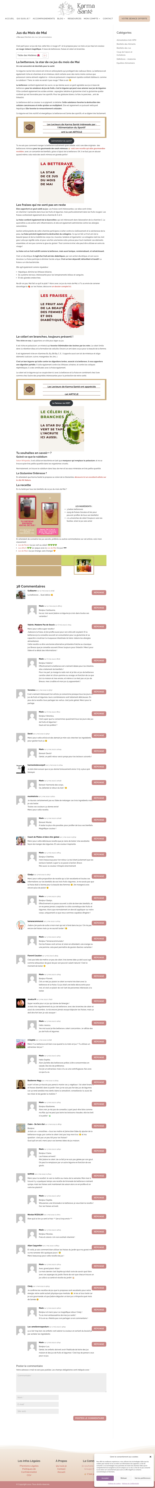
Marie (41, 606)
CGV (29, 1475)
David (30, 734)
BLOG (60, 18)
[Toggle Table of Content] (43, 55)
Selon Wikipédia (23, 461)
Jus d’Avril (22, 548)
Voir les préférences (142, 1478)
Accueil (61, 1472)
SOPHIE (31, 1174)
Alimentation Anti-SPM (126, 40)
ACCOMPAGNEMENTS (44, 18)
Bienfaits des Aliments (126, 44)
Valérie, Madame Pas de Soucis (41, 625)
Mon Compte (91, 18)
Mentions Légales (29, 1466)
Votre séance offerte (134, 18)
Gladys (31, 874)
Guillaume (32, 591)
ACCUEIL (9, 18)
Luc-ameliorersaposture (38, 1327)
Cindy (30, 1286)
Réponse (99, 592)
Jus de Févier (23, 545)
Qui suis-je (61, 1466)
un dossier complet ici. (61, 286)
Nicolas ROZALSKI (35, 1215)
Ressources (74, 18)
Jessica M (32, 999)
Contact (61, 1469)
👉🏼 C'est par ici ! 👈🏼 (93, 1474)
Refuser (124, 1478)
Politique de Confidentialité (130, 1483)
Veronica (31, 690)
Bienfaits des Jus (31, 37)
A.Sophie (31, 1040)
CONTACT (108, 18)
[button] (150, 1457)
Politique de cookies (114, 1483)
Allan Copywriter (35, 1246)
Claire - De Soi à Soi (36, 1124)
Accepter (105, 1478)
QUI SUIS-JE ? (23, 18)
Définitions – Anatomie (126, 59)
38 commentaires (45, 37)
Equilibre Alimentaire (126, 63)
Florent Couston (35, 956)
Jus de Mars (23, 551)
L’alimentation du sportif (61, 141)
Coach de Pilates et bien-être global (43, 837)
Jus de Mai (51, 548)
